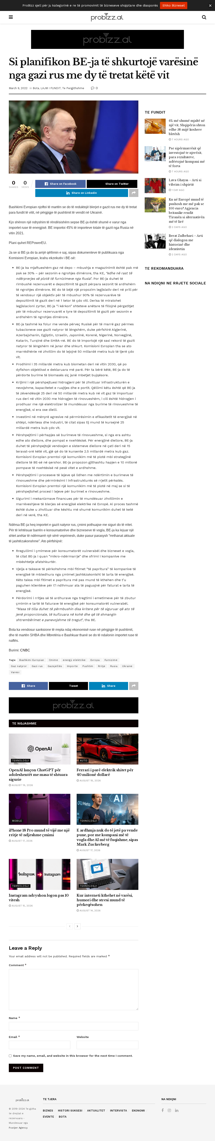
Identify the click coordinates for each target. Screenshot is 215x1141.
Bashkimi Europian (31, 660)
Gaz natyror (19, 666)
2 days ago (179, 227)
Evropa (95, 660)
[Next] (77, 926)
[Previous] (70, 926)
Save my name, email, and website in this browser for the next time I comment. (73, 1055)
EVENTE (48, 1116)
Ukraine (127, 666)
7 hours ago (180, 139)
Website (83, 1037)
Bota (36, 88)
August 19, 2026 (22, 785)
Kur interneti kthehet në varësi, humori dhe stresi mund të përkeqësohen (105, 900)
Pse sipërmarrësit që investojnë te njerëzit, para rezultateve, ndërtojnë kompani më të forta (187, 157)
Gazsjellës (55, 666)
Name (14, 1018)
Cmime (53, 660)
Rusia (114, 666)
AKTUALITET (96, 1110)
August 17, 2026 (22, 840)
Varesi (15, 672)
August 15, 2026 (22, 905)
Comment (18, 965)
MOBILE (17, 821)
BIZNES (48, 1110)
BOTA (63, 1116)
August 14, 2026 (90, 910)
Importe (72, 666)
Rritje (101, 666)
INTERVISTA (118, 1110)
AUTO (83, 760)
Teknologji (20, 760)
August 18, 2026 (90, 780)
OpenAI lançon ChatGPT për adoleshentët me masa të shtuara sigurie (38, 775)
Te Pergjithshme (73, 88)
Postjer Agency (18, 1127)
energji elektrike (74, 660)
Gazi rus (37, 666)
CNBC (25, 650)
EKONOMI (138, 1110)
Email (14, 1037)
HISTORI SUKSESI (70, 1110)
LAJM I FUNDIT (51, 88)
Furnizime (111, 660)
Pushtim (88, 666)
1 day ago (177, 190)
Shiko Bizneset (174, 5)
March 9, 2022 (18, 88)
